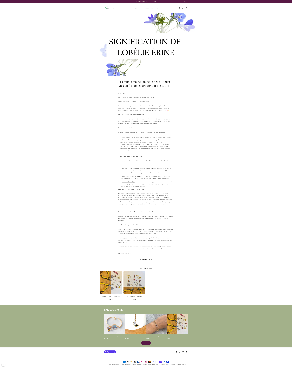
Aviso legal (173, 364)
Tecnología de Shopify (116, 364)
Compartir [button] (122, 93)
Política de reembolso (126, 364)
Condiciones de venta (165, 364)
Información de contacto (181, 364)
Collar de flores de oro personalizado (175, 336)
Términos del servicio (146, 364)
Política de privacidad (136, 364)
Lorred (110, 364)
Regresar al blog (147, 259)
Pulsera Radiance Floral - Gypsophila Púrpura (156, 336)
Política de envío (155, 364)
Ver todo (146, 343)
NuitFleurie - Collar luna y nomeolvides (134, 336)
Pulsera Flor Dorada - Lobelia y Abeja (112, 336)
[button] (179, 8)
